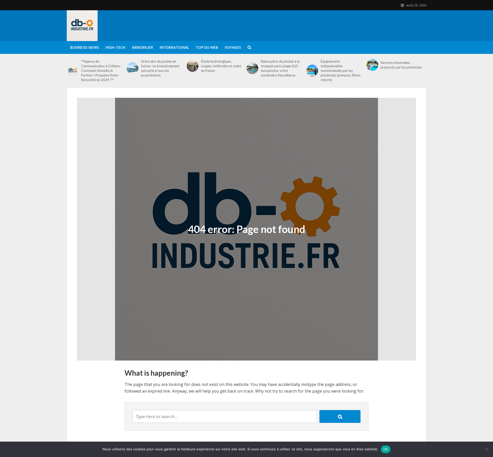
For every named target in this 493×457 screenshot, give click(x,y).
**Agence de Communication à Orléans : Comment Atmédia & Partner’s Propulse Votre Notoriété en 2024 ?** (101, 70)
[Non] (486, 449)
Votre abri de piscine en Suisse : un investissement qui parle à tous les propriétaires (160, 68)
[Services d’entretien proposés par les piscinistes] (372, 65)
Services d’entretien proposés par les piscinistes (401, 65)
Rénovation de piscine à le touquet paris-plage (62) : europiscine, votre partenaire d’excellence (280, 68)
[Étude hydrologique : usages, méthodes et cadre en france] (192, 66)
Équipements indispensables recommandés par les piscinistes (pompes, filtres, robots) (341, 70)
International (174, 47)
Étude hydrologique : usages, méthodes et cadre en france (221, 66)
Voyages (233, 47)
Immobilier (142, 47)
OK (385, 449)
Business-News (84, 47)
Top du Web (207, 47)
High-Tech (115, 47)
